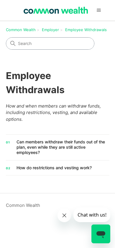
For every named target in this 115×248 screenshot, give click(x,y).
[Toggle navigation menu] (98, 10)
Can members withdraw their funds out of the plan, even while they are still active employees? (61, 147)
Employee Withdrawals (86, 29)
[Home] (56, 10)
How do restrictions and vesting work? (54, 167)
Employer (50, 29)
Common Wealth (21, 29)
